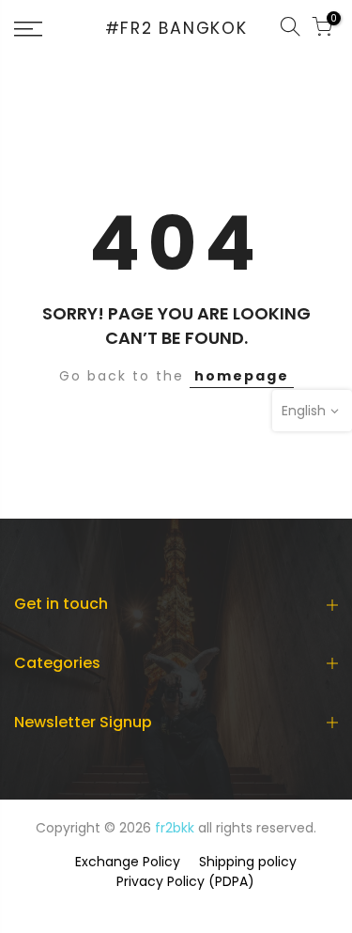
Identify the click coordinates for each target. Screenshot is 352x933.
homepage (241, 375)
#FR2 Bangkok (176, 29)
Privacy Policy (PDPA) (185, 881)
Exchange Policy (127, 861)
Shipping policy (248, 861)
